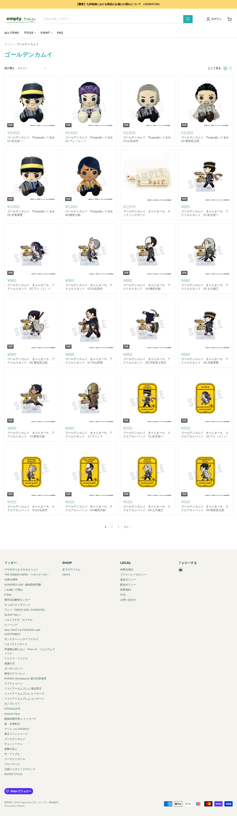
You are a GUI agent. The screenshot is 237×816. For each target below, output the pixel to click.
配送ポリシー (128, 584)
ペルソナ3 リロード (15, 644)
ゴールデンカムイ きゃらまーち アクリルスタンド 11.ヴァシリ (88, 434)
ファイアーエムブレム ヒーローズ (24, 693)
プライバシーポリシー (133, 574)
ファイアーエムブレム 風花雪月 (22, 688)
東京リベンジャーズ (16, 734)
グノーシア (10, 625)
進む (127, 527)
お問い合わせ (128, 600)
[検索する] (188, 19)
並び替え (9, 68)
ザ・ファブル (12, 754)
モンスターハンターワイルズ (21, 639)
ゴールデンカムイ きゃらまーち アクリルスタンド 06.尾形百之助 (30, 361)
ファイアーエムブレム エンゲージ (24, 698)
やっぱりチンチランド (17, 605)
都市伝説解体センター (17, 600)
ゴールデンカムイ (14, 739)
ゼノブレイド (12, 703)
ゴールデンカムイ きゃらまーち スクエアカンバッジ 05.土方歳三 (146, 508)
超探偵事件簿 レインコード (20, 719)
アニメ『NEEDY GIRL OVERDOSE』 (25, 610)
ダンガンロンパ (13, 668)
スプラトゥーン (13, 683)
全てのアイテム (71, 569)
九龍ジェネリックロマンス (20, 769)
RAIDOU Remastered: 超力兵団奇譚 (25, 678)
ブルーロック (12, 764)
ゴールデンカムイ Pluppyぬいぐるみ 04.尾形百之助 (206, 139)
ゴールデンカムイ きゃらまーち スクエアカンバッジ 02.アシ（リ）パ (204, 434)
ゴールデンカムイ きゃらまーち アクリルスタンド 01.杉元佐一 (204, 213)
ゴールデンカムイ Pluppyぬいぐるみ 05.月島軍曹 (32, 213)
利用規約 (125, 589)
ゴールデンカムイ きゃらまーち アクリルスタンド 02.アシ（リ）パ (30, 287)
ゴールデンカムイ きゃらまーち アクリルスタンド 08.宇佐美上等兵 (146, 361)
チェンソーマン (13, 744)
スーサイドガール (14, 759)
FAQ (60, 33)
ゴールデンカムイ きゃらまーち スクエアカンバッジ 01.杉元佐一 (146, 434)
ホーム (8, 44)
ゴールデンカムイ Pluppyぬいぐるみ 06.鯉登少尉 (90, 213)
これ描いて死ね (13, 589)
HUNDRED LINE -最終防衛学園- (23, 584)
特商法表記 (126, 569)
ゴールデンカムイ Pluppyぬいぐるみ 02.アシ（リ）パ (90, 139)
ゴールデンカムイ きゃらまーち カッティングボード (146, 213)
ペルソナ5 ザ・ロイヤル (18, 620)
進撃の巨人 (10, 749)
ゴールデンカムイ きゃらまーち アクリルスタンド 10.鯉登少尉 (30, 434)
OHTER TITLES (13, 774)
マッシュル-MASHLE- (17, 729)
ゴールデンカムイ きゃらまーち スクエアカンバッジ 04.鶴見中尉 (88, 508)
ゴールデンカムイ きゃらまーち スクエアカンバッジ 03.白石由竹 (30, 508)
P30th (8, 594)
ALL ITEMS (11, 33)
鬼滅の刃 (9, 663)
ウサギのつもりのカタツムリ (21, 569)
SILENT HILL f (12, 615)
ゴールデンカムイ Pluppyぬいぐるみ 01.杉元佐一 (32, 139)
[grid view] (225, 68)
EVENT (45, 33)
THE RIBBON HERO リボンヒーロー (26, 574)
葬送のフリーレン (14, 673)
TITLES (29, 33)
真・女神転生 (12, 724)
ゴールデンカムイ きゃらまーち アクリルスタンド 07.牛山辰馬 (88, 361)
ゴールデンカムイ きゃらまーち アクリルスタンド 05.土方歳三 (204, 287)
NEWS (66, 574)
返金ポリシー (128, 579)
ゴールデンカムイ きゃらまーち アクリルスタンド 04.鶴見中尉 (146, 287)
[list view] (230, 68)
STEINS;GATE (12, 708)
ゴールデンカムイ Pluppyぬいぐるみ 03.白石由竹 (148, 139)
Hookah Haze (12, 714)
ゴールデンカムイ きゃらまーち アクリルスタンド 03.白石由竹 (88, 287)
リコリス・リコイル (16, 658)
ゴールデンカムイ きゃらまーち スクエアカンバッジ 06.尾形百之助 (204, 508)
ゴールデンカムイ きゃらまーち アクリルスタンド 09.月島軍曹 (204, 361)
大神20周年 (11, 579)
